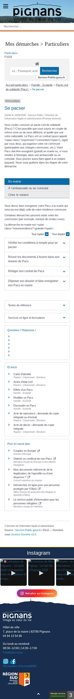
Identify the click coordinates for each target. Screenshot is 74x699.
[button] (37, 245)
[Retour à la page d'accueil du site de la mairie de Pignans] (37, 11)
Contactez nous (13, 652)
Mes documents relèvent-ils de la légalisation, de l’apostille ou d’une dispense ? (33, 473)
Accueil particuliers (17, 85)
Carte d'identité (22, 374)
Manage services (58, 693)
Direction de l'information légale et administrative (30, 526)
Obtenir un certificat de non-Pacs (33, 458)
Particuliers (11, 53)
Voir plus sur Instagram (39, 593)
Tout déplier (59, 234)
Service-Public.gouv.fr (51, 77)
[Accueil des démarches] (37, 63)
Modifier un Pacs (23, 397)
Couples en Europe (25, 450)
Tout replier (38, 234)
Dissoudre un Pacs (24, 405)
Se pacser (38, 89)
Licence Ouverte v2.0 (23, 534)
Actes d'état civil (23, 381)
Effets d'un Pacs (23, 389)
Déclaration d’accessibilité (19, 666)
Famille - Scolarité (42, 85)
